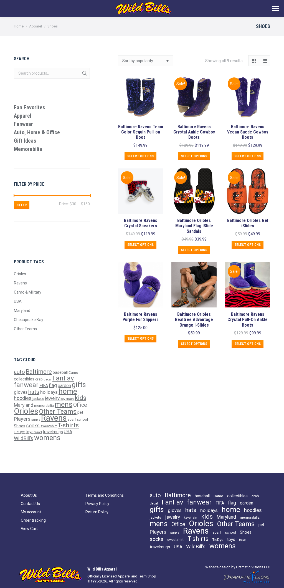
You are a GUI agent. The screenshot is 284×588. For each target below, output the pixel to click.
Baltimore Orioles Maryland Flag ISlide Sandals (194, 226)
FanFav (63, 378)
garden (64, 385)
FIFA (43, 385)
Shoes (19, 426)
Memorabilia (28, 149)
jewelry (52, 398)
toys (30, 431)
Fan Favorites (29, 107)
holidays (49, 392)
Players (22, 419)
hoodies (23, 398)
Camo (73, 372)
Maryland (22, 310)
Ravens (20, 283)
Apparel (22, 115)
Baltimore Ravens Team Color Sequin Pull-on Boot (140, 132)
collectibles (24, 379)
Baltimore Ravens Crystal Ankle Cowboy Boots (194, 132)
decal (48, 379)
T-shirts (68, 425)
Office (80, 405)
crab (39, 379)
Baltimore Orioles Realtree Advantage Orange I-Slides (194, 319)
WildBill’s (23, 438)
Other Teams (25, 329)
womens (47, 438)
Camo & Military (27, 292)
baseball (60, 372)
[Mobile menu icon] (275, 8)
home (68, 391)
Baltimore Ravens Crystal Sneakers (140, 223)
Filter (22, 205)
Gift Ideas (25, 140)
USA (18, 301)
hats (33, 391)
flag (53, 385)
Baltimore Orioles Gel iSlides (247, 223)
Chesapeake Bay (28, 319)
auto (19, 372)
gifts (79, 385)
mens (63, 404)
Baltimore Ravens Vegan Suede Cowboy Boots (247, 132)
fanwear (26, 385)
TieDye (19, 432)
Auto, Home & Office (37, 132)
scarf (72, 419)
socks (33, 425)
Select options (140, 156)
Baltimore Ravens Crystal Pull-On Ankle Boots (247, 319)
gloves (20, 392)
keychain (67, 399)
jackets (38, 399)
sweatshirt (48, 426)
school (82, 419)
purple (35, 420)
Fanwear (23, 124)
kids (80, 397)
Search (84, 73)
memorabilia (44, 405)
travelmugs (53, 431)
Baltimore (39, 371)
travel (38, 432)
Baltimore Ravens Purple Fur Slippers (141, 317)
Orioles (20, 274)
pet (80, 412)
